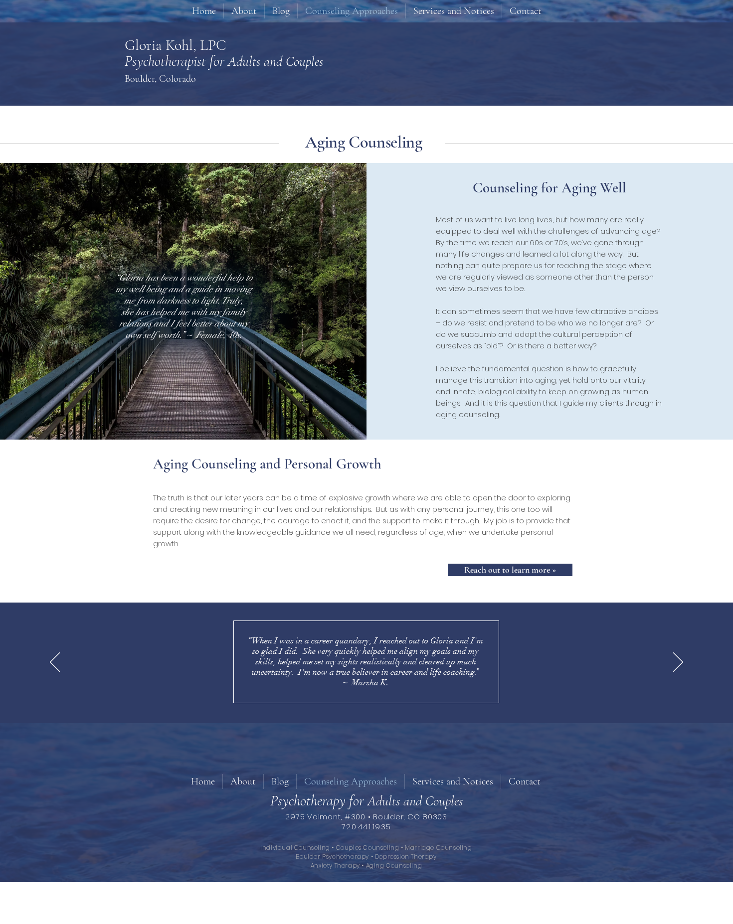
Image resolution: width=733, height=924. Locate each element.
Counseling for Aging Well (549, 187)
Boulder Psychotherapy (332, 856)
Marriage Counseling (438, 847)
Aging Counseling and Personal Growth (267, 463)
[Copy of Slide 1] (362, 703)
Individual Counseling (296, 847)
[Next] (678, 662)
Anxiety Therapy (335, 865)
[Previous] (55, 662)
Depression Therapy (406, 856)
